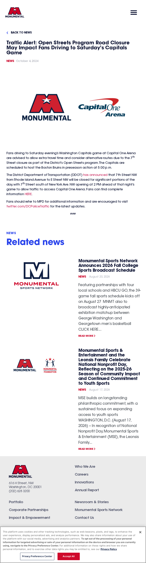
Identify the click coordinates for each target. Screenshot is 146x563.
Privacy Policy (109, 549)
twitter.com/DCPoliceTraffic (27, 206)
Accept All (68, 556)
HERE (28, 194)
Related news (35, 243)
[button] (133, 12)
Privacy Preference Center (37, 556)
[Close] (140, 532)
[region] (73, 544)
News (10, 61)
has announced (95, 175)
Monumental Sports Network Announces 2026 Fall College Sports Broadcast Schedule (108, 266)
